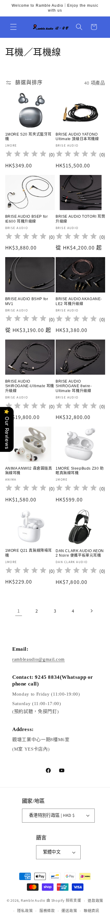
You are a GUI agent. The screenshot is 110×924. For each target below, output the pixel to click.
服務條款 (47, 910)
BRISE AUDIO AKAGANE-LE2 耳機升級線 (79, 301)
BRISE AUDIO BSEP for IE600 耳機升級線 (26, 219)
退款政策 (95, 900)
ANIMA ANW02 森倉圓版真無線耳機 (28, 470)
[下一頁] (91, 610)
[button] (13, 27)
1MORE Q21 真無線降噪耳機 (28, 553)
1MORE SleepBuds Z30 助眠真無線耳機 (80, 470)
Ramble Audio (33, 900)
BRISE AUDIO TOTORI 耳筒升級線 (80, 219)
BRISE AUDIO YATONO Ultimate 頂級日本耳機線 (77, 136)
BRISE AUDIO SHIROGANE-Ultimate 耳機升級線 (29, 386)
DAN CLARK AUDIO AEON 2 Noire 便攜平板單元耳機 (80, 553)
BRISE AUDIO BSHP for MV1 (26, 301)
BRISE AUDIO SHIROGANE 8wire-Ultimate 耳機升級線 (74, 386)
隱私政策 (25, 910)
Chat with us (96, 910)
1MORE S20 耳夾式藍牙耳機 (28, 136)
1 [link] (18, 610)
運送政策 (69, 910)
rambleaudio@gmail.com (38, 659)
